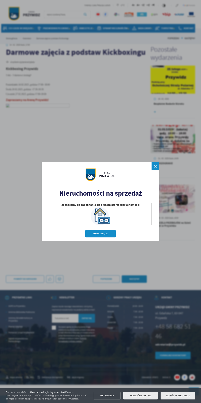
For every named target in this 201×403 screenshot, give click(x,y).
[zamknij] (155, 166)
